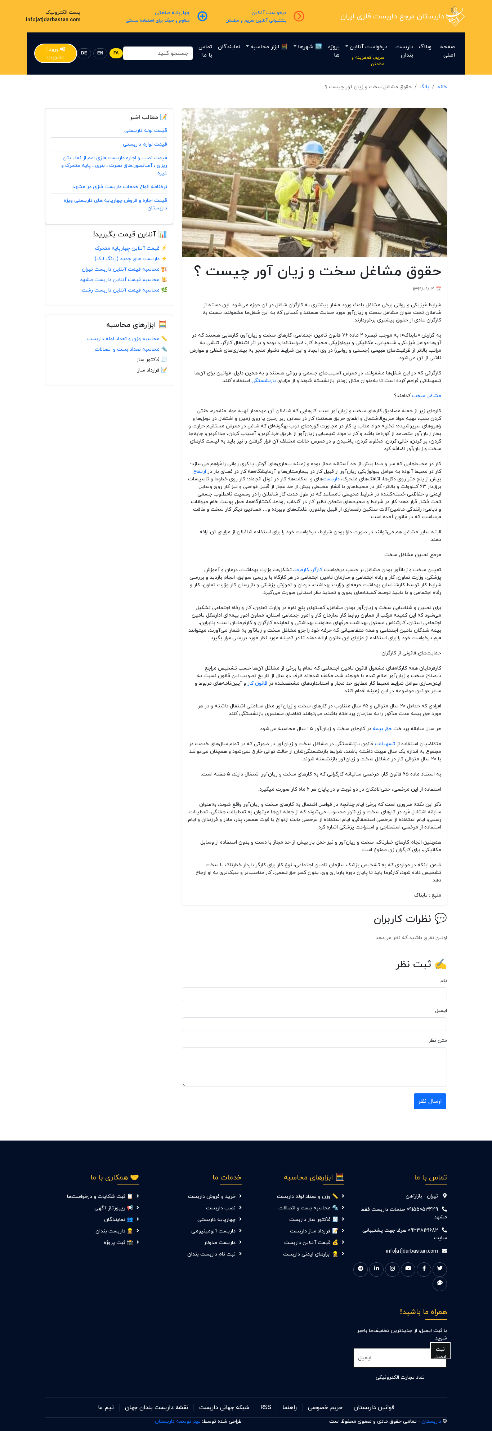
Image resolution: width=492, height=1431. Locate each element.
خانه (442, 87)
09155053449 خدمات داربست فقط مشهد (404, 1213)
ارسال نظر (430, 1101)
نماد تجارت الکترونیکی (400, 1377)
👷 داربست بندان (114, 1231)
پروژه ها (334, 51)
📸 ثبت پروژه (118, 1242)
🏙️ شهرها (310, 47)
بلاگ (424, 87)
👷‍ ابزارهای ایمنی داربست (310, 1254)
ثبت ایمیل (440, 1352)
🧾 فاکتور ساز (152, 359)
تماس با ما (205, 51)
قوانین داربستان (374, 1408)
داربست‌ (331, 479)
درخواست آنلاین (368, 47)
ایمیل (441, 1010)
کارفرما (302, 569)
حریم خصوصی (325, 1408)
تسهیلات (385, 744)
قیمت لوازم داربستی (145, 144)
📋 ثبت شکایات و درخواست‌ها (100, 1196)
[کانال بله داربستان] (440, 1284)
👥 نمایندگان (118, 1219)
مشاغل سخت (426, 395)
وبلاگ (425, 47)
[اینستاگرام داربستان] (392, 1269)
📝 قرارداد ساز (152, 370)
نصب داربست (221, 1208)
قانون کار (257, 683)
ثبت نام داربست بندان (211, 1254)
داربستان (431, 1421)
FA (116, 53)
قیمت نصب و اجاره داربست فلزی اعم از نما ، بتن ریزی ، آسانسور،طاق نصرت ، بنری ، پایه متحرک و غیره (114, 166)
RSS (265, 1408)
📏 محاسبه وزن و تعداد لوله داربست (127, 338)
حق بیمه (382, 728)
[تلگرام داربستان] (360, 1269)
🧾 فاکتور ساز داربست (313, 1219)
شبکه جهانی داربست (224, 1408)
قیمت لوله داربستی (145, 130)
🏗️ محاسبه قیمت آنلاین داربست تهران (124, 269)
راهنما (289, 1408)
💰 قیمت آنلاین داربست (311, 1242)
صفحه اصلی (447, 51)
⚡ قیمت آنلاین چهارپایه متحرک (131, 248)
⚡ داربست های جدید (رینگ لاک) (131, 258)
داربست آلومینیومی (213, 1231)
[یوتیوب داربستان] (408, 1269)
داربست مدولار (220, 1242)
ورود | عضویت (55, 53)
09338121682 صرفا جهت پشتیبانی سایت (404, 1234)
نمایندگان (229, 47)
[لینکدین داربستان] (376, 1269)
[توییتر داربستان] (440, 1269)
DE (84, 53)
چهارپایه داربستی (216, 1219)
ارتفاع (199, 471)
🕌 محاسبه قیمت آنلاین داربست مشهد (123, 279)
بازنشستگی (263, 380)
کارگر (317, 569)
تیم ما (106, 1408)
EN (100, 53)
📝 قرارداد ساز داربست (314, 1231)
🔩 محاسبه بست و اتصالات (308, 1208)
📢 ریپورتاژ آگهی (113, 1208)
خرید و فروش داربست (212, 1196)
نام (443, 980)
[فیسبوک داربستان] (424, 1269)
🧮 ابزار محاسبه (269, 47)
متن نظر (438, 1040)
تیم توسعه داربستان (178, 1421)
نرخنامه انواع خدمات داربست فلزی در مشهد (119, 186)
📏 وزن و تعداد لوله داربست (307, 1196)
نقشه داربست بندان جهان (156, 1408)
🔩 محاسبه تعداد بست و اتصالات (131, 349)
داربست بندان (404, 51)
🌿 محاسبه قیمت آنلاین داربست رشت (124, 290)
